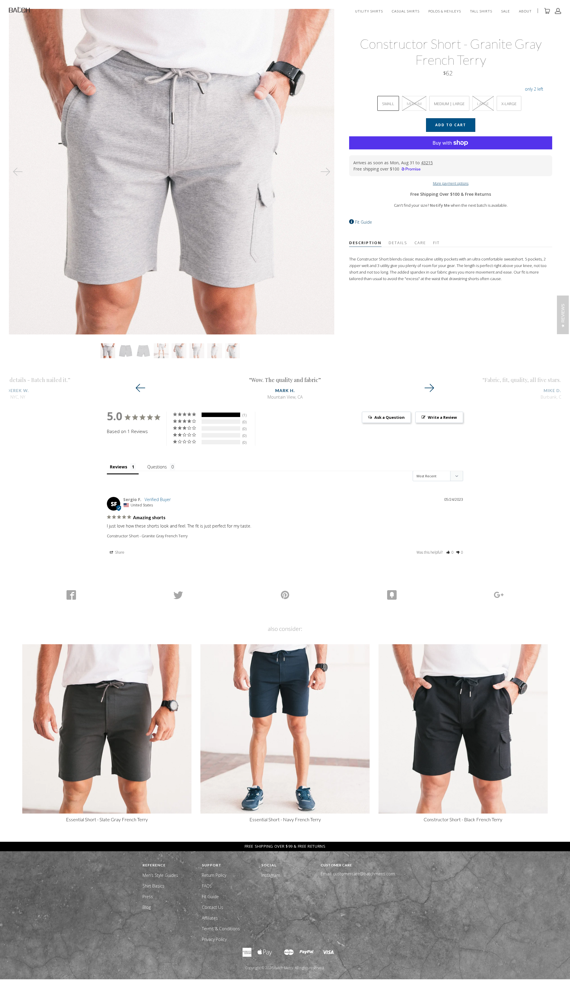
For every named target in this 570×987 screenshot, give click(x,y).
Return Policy (214, 875)
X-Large (509, 103)
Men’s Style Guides (160, 875)
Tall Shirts (481, 11)
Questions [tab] (157, 467)
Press (147, 896)
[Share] (71, 595)
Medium (414, 103)
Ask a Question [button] (389, 417)
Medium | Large (449, 103)
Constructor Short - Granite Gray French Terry (147, 535)
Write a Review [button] (442, 417)
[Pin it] (285, 595)
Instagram (270, 875)
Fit (436, 242)
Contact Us (212, 907)
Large (483, 103)
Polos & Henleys (444, 11)
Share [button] (119, 552)
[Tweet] (178, 595)
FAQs (207, 886)
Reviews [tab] (118, 467)
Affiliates (210, 918)
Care (420, 242)
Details (398, 242)
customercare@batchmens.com (364, 874)
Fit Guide (363, 222)
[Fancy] (391, 595)
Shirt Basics (153, 886)
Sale (505, 11)
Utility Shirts (369, 11)
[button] (449, 552)
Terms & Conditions (221, 928)
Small (388, 103)
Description (365, 242)
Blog (146, 907)
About (525, 11)
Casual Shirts (405, 11)
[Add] (498, 595)
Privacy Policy (214, 939)
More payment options (450, 183)
